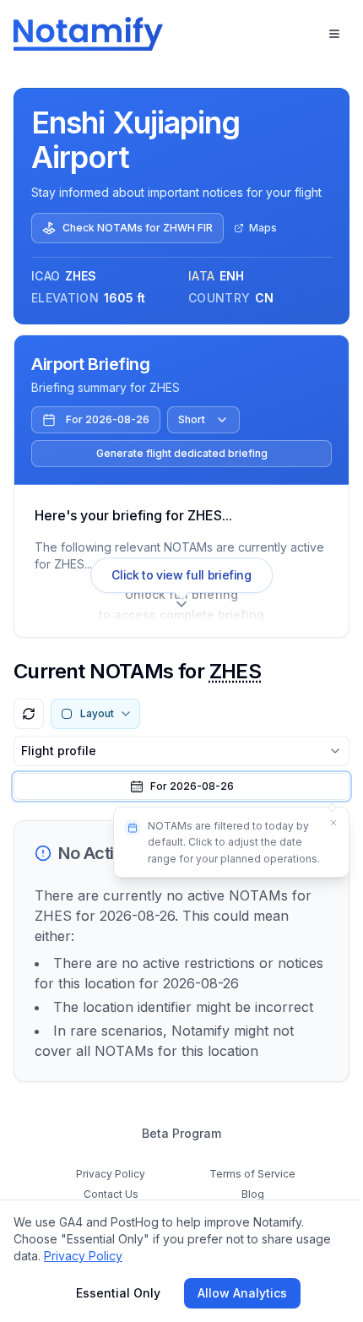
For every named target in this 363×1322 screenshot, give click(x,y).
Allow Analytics (242, 1293)
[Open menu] (334, 34)
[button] (181, 786)
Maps (263, 227)
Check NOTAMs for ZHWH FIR (137, 227)
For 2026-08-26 (107, 419)
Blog (252, 1194)
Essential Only (118, 1293)
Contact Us (111, 1194)
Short (191, 419)
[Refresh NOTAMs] (29, 714)
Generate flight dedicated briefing (182, 453)
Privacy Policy (110, 1173)
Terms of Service (252, 1173)
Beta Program (181, 1133)
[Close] (333, 822)
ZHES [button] (235, 671)
